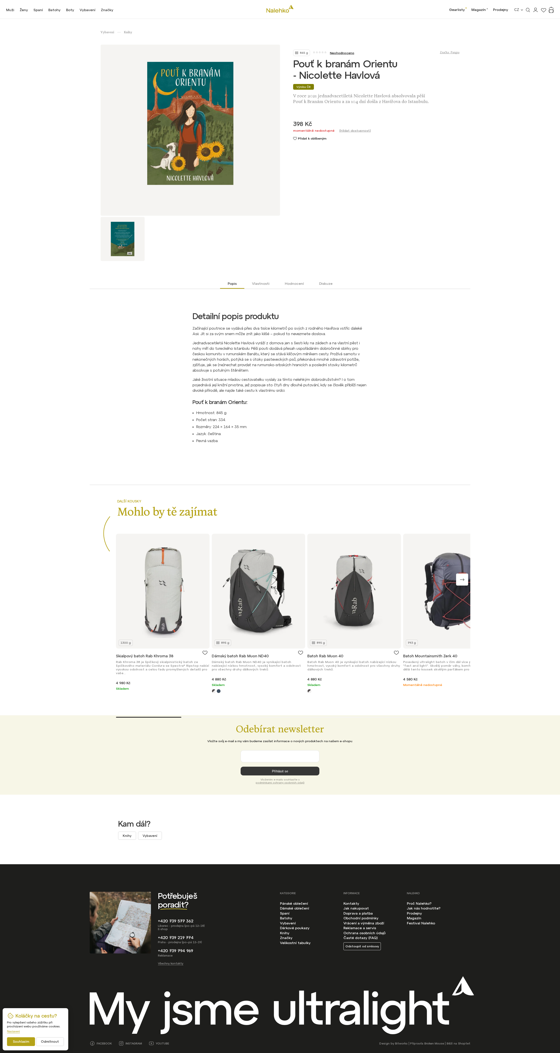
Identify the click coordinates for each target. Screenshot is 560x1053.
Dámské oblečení (294, 908)
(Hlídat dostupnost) (355, 130)
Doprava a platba (358, 913)
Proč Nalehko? (419, 903)
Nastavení (13, 1031)
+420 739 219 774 (176, 937)
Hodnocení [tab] (294, 283)
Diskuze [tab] (325, 283)
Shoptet (464, 1043)
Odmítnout (50, 1041)
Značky (286, 938)
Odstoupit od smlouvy (362, 946)
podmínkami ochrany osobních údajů (280, 782)
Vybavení (150, 836)
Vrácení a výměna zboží (363, 923)
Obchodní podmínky (360, 918)
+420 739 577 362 (175, 921)
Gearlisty (457, 10)
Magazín (478, 10)
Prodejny (500, 10)
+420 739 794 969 (175, 950)
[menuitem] (10, 9)
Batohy (286, 918)
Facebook (104, 1043)
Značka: (449, 52)
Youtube (162, 1043)
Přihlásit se (280, 771)
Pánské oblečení (294, 903)
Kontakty (351, 903)
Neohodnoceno (342, 52)
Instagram (134, 1043)
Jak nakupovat (356, 908)
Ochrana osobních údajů (364, 933)
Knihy (127, 836)
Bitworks (401, 1043)
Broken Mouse (434, 1043)
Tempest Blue (219, 691)
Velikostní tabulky (295, 943)
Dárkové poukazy (295, 928)
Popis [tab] (232, 283)
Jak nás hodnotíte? (423, 908)
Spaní (284, 913)
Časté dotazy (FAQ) (360, 938)
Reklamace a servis (359, 928)
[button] (462, 580)
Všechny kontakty (170, 963)
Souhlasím (21, 1041)
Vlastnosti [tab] (261, 283)
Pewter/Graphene (214, 691)
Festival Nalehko (421, 923)
